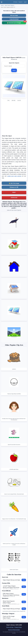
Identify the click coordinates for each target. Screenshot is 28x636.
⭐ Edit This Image (14, 183)
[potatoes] (14, 357)
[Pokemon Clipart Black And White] (14, 382)
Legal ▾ (25, 2)
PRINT (14, 192)
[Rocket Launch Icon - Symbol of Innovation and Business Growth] (14, 532)
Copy (24, 580)
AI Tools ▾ (15, 2)
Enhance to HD (14, 187)
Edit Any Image (14, 15)
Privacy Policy (18, 627)
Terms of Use (9, 627)
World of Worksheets (14, 630)
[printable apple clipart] (14, 457)
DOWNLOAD (14, 197)
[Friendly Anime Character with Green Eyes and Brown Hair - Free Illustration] (14, 407)
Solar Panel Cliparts (9, 5)
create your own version (14, 176)
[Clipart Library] (1, 2)
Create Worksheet (14, 19)
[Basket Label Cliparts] (14, 558)
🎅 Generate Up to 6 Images (16, 22)
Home (2, 5)
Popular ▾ (21, 2)
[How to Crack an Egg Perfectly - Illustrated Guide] (14, 482)
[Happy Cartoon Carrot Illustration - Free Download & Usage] (14, 507)
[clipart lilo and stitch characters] (14, 433)
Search (14, 70)
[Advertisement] (14, 40)
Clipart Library (10, 625)
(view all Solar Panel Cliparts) (14, 210)
